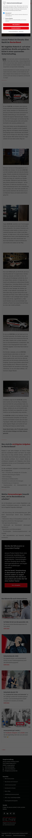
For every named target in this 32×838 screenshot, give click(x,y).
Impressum (21, 31)
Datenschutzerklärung (13, 31)
